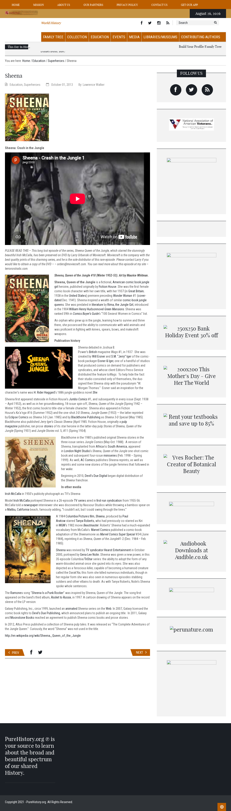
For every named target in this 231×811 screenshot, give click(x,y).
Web (108, 608)
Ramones (16, 593)
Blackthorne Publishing (85, 417)
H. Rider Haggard (44, 392)
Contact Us (159, 5)
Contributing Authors (200, 37)
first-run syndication (109, 500)
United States (77, 295)
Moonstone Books (22, 617)
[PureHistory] (21, 12)
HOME (16, 5)
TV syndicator (94, 550)
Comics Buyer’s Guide (86, 313)
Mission (38, 5)
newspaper (31, 505)
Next (139, 652)
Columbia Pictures (77, 516)
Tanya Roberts (85, 521)
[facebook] (175, 89)
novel (100, 309)
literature (97, 304)
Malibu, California (18, 509)
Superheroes (56, 61)
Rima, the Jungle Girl (120, 304)
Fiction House (107, 286)
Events (119, 37)
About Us (63, 5)
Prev (15, 653)
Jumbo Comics (78, 399)
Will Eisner (98, 356)
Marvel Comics (100, 530)
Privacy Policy (127, 5)
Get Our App (189, 5)
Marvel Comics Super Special (117, 534)
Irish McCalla (13, 494)
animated (71, 608)
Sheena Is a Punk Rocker (47, 593)
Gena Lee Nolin (89, 554)
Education (100, 37)
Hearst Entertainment (117, 550)
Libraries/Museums (160, 37)
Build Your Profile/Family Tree (200, 47)
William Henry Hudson (83, 309)
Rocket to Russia (61, 597)
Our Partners (93, 5)
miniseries (110, 455)
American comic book (127, 282)
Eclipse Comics (18, 417)
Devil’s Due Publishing (46, 613)
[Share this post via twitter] (40, 652)
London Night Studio (77, 451)
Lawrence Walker (93, 84)
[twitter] (191, 89)
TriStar (88, 559)
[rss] (207, 89)
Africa (100, 446)
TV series (80, 500)
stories (48, 426)
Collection (77, 37)
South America (117, 446)
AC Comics (88, 460)
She (95, 392)
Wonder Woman (122, 295)
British (93, 352)
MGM (62, 525)
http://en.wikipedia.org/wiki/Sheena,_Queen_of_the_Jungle (43, 635)
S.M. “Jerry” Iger (121, 356)
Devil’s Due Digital (96, 476)
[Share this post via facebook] (31, 652)
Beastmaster (91, 525)
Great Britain (136, 291)
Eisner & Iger (105, 361)
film (92, 516)
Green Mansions (114, 309)
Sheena (100, 516)
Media (134, 37)
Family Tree (53, 37)
